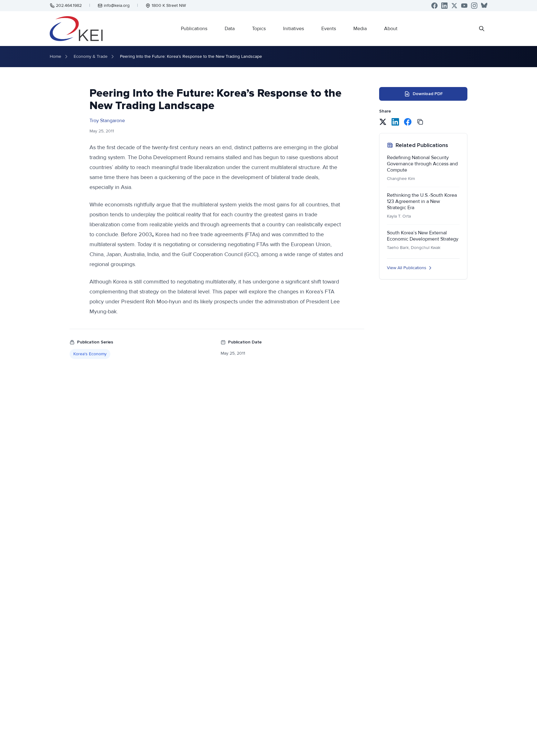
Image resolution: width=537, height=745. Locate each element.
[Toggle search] (481, 29)
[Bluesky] (484, 5)
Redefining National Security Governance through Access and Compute (422, 163)
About (390, 28)
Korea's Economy (90, 353)
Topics (259, 28)
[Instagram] (474, 5)
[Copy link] (420, 122)
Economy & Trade (91, 56)
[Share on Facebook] (407, 122)
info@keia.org (117, 5)
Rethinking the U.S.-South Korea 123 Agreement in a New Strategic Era (422, 201)
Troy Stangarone (107, 120)
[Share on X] (383, 122)
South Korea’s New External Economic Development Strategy (422, 236)
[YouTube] (464, 5)
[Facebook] (434, 5)
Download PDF (428, 93)
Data (230, 28)
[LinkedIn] (444, 5)
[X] (454, 5)
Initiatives (293, 28)
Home (55, 56)
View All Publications (406, 267)
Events (328, 28)
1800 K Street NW (169, 5)
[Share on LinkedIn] (395, 122)
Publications (194, 28)
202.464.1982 (69, 5)
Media (360, 28)
